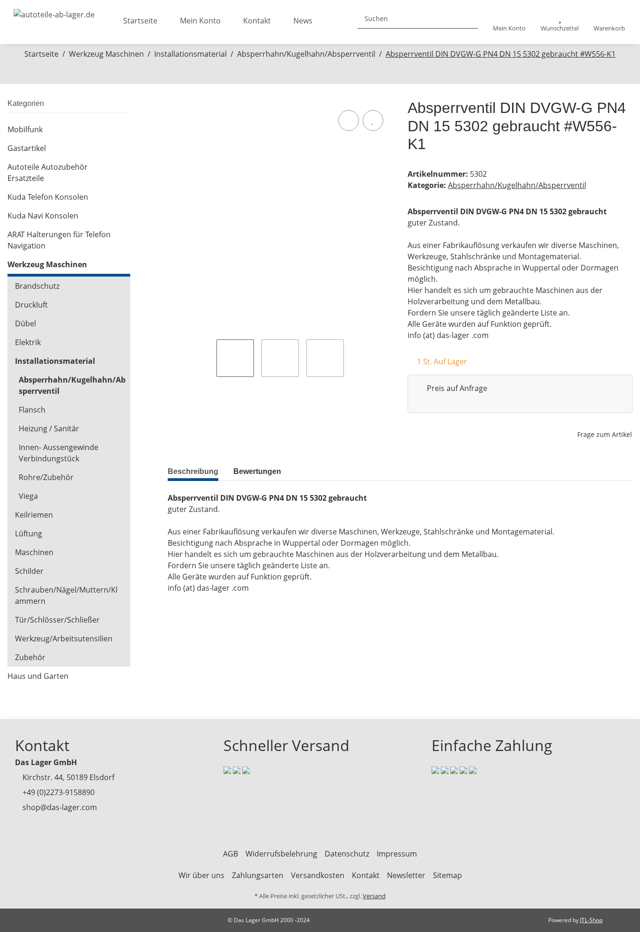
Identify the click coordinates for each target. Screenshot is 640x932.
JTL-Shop (591, 920)
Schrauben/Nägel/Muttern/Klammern (66, 595)
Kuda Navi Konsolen (42, 215)
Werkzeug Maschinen (47, 264)
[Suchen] (467, 18)
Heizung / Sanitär (49, 428)
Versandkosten (317, 875)
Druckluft (31, 305)
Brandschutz (37, 286)
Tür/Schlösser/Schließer (57, 620)
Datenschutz (347, 854)
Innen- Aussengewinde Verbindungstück (58, 453)
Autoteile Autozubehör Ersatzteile (47, 172)
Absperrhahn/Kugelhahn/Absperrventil (517, 185)
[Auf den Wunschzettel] (373, 120)
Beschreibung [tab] (193, 471)
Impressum (397, 854)
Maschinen (34, 552)
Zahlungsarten (257, 875)
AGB (230, 854)
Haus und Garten (37, 676)
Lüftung (28, 533)
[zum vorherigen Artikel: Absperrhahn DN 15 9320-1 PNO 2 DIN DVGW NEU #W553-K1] (310, 73)
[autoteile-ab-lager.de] (54, 12)
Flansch (32, 410)
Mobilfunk (25, 129)
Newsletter (406, 875)
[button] (509, 22)
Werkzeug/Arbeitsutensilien (63, 638)
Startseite (140, 20)
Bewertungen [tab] (257, 471)
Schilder (29, 571)
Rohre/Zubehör (46, 477)
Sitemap (447, 875)
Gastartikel (26, 148)
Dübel (25, 323)
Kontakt (257, 20)
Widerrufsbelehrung (281, 854)
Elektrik (28, 342)
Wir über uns (201, 875)
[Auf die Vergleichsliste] (348, 120)
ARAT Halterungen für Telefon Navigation (59, 240)
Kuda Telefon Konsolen (47, 197)
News (303, 20)
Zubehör (30, 657)
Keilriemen (34, 515)
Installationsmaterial (55, 361)
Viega (28, 496)
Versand (374, 896)
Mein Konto (200, 20)
